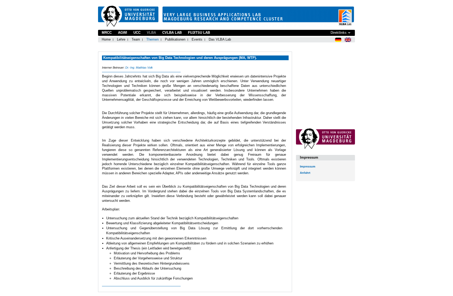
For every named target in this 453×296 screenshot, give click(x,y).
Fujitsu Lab (199, 33)
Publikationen (175, 39)
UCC (137, 33)
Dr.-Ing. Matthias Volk (139, 67)
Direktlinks (339, 33)
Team (136, 39)
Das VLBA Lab (220, 39)
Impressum (307, 166)
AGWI (122, 33)
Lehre (121, 39)
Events (197, 39)
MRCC (107, 33)
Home (106, 39)
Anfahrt (305, 172)
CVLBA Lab (172, 33)
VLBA (151, 33)
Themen (152, 39)
